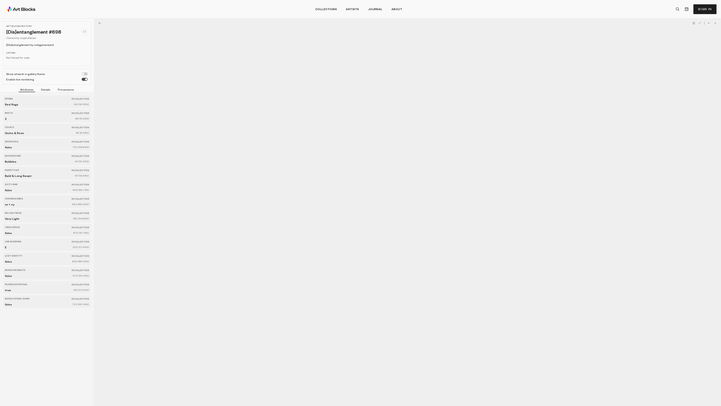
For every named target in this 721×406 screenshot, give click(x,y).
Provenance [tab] (66, 89)
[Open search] (677, 9)
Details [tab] (45, 89)
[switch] (85, 73)
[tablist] (47, 90)
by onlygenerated (30, 44)
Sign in (705, 9)
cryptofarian (28, 37)
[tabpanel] (47, 249)
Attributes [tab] (27, 89)
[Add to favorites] (84, 32)
